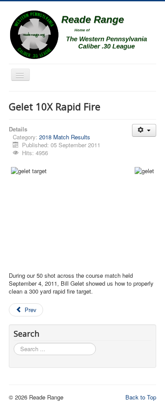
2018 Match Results (64, 137)
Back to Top (140, 397)
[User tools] (144, 130)
